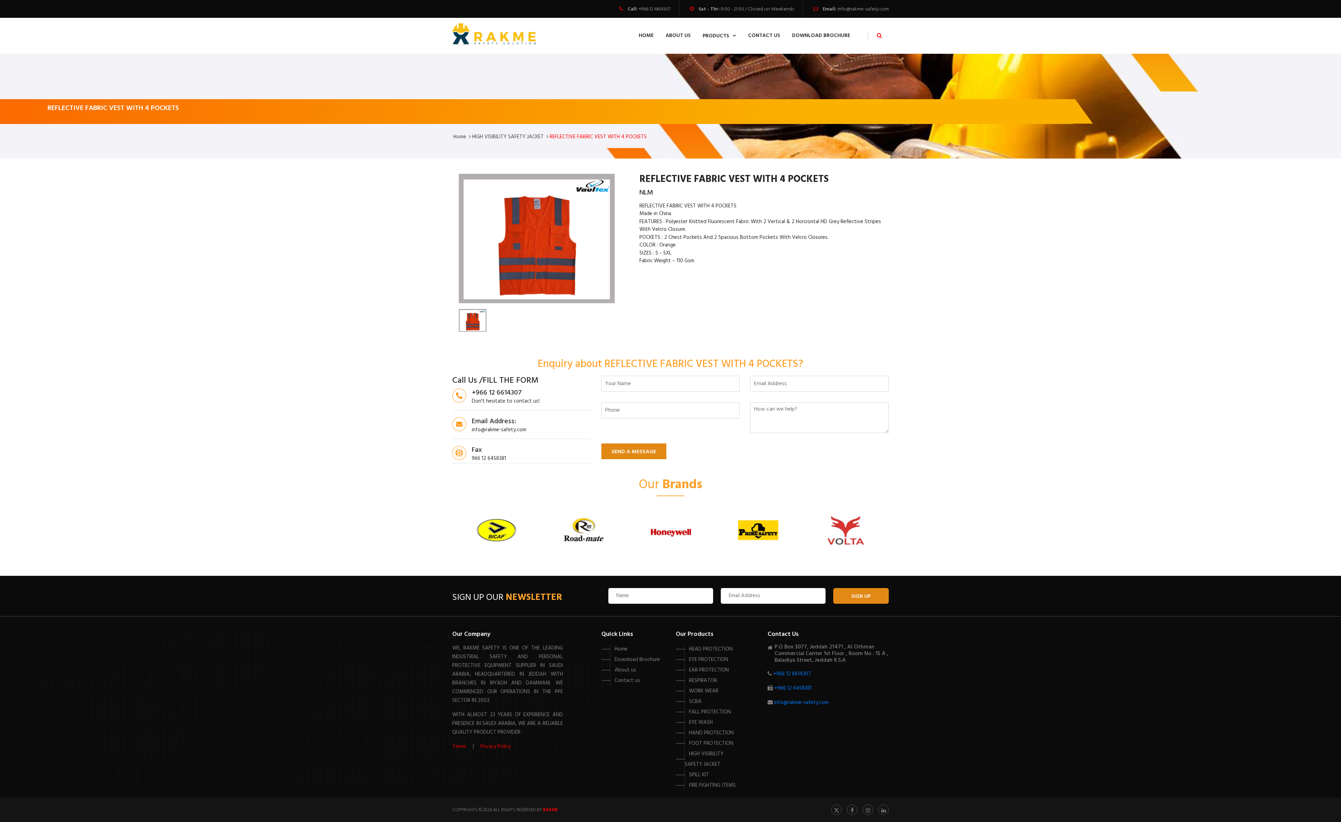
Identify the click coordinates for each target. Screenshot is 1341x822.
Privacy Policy (496, 746)
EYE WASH (701, 722)
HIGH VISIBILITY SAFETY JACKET (508, 137)
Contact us (627, 680)
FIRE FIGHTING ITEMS (712, 785)
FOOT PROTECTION (711, 743)
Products (716, 36)
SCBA (695, 701)
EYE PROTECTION (708, 659)
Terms (459, 746)
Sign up (861, 596)
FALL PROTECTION (710, 712)
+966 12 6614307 (654, 9)
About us (625, 670)
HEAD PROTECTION (711, 649)
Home (646, 35)
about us (678, 35)
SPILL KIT (699, 775)
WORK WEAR (703, 691)
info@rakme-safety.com (863, 9)
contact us (764, 35)
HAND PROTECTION (711, 733)
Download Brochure (821, 35)
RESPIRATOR (703, 680)
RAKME (550, 810)
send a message (633, 451)
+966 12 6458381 (793, 688)
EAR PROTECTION (709, 670)
